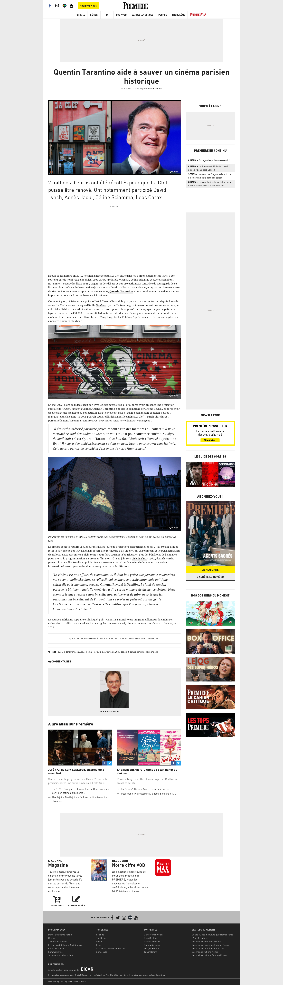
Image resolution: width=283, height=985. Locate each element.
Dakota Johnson (152, 941)
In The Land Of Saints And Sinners (65, 944)
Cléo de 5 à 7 (139, 558)
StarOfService (116, 975)
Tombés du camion (57, 941)
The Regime (102, 938)
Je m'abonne (210, 569)
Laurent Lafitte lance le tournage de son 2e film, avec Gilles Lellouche (209, 184)
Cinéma (80, 14)
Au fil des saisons (57, 948)
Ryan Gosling (150, 938)
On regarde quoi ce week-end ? (209, 160)
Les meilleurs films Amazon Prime (209, 955)
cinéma (88, 651)
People (162, 14)
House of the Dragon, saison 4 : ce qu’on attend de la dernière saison (209, 176)
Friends (100, 934)
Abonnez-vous (88, 5)
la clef (102, 651)
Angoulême (178, 14)
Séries (94, 14)
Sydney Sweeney (152, 944)
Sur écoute (101, 951)
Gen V (99, 941)
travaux (110, 651)
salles (133, 651)
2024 (117, 651)
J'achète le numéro (210, 576)
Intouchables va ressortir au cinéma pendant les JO (148, 793)
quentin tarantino (66, 651)
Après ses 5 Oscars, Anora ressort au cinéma (145, 789)
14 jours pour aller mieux (60, 955)
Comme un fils (55, 951)
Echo (98, 944)
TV (107, 14)
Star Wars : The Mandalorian (110, 948)
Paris (95, 651)
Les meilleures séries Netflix (206, 941)
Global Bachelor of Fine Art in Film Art (92, 975)
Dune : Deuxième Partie (60, 934)
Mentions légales (55, 981)
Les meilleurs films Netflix (205, 951)
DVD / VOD (121, 14)
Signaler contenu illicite (75, 981)
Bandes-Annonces (142, 14)
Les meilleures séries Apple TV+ (208, 948)
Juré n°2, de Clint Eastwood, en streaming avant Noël (76, 771)
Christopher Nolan (153, 934)
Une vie (52, 938)
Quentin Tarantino (109, 711)
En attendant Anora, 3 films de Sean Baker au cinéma (147, 771)
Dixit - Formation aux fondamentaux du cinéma (144, 975)
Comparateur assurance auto (61, 975)
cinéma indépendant (147, 651)
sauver (79, 651)
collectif (125, 651)
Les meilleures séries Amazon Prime (210, 944)
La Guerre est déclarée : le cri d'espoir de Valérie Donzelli (208, 168)
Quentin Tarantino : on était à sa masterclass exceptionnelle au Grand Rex (114, 638)
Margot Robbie (151, 948)
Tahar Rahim (150, 951)
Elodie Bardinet (154, 88)
